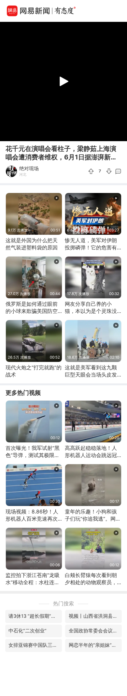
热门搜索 (63, 603)
